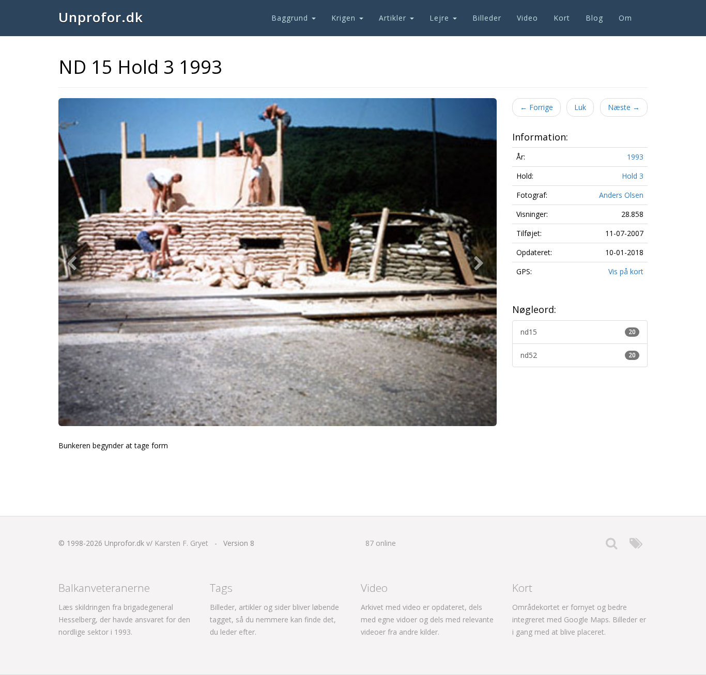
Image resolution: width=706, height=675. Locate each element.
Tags (221, 587)
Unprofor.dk (100, 17)
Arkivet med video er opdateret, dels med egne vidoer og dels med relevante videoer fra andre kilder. (427, 619)
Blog (594, 18)
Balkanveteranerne (104, 587)
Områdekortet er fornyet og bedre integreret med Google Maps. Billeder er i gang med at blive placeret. (579, 619)
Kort (562, 18)
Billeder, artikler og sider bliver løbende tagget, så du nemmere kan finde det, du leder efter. (274, 619)
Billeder (486, 18)
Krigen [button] (344, 18)
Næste (624, 107)
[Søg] (611, 546)
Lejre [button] (440, 18)
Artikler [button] (394, 18)
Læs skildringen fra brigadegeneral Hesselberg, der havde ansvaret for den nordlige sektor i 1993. (124, 619)
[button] (73, 262)
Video (527, 18)
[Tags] (636, 546)
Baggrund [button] (291, 18)
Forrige (536, 107)
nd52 (578, 355)
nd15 (578, 332)
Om (625, 18)
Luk (580, 107)
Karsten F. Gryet (181, 543)
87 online (380, 543)
